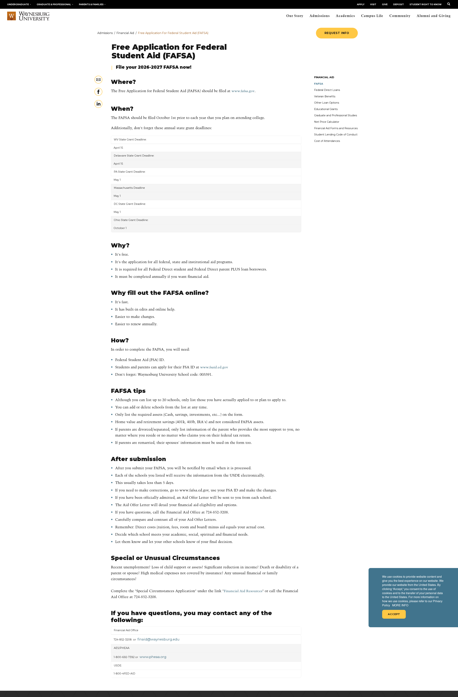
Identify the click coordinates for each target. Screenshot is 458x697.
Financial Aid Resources (243, 591)
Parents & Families (91, 4)
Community (400, 16)
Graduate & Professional (54, 4)
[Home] (28, 16)
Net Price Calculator (326, 121)
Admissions (320, 16)
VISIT (373, 4)
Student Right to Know (426, 4)
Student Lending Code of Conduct (335, 134)
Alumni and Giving (434, 16)
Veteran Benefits (324, 96)
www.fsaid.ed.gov (214, 367)
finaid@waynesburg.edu (158, 639)
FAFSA (318, 83)
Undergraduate (18, 4)
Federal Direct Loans (327, 90)
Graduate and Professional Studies (335, 115)
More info (400, 605)
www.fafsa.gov (243, 91)
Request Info (337, 33)
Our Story (294, 16)
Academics (345, 16)
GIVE (385, 4)
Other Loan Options (326, 102)
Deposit (398, 4)
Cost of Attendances (327, 141)
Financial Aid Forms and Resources (336, 128)
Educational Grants (326, 109)
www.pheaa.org (153, 657)
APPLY (360, 4)
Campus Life (372, 16)
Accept (394, 614)
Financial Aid (324, 77)
